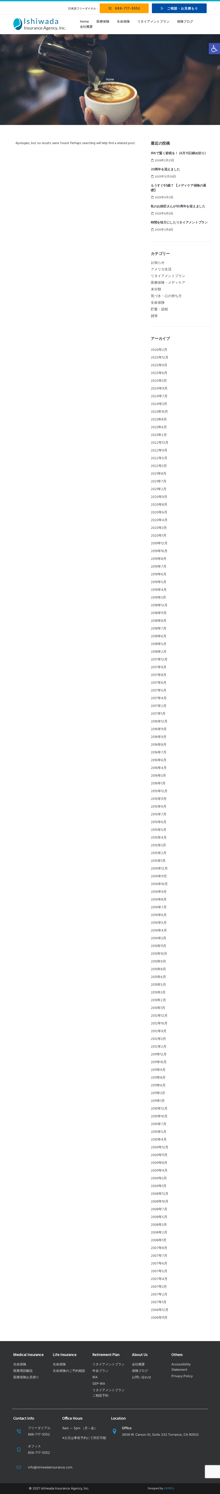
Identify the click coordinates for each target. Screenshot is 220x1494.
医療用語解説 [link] (23, 1371)
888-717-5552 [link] (127, 8)
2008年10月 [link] (159, 1201)
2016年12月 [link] (159, 721)
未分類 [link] (156, 289)
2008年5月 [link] (159, 1217)
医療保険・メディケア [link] (168, 283)
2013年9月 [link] (158, 961)
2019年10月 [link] (159, 551)
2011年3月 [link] (158, 1093)
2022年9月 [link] (159, 450)
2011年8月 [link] (158, 1078)
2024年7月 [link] (159, 396)
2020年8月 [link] (159, 505)
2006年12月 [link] (159, 1310)
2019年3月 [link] (158, 597)
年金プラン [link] (100, 1371)
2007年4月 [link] (159, 1279)
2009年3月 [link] (159, 1178)
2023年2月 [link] (159, 435)
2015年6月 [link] (159, 822)
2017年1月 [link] (158, 714)
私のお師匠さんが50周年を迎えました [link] (178, 206)
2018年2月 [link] (159, 652)
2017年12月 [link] (159, 659)
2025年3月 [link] (159, 381)
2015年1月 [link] (158, 861)
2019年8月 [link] (159, 559)
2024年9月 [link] (159, 388)
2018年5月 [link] (159, 644)
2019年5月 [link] (159, 582)
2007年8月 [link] (159, 1248)
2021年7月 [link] (159, 481)
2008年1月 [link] (159, 1240)
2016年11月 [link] (159, 729)
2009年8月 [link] (159, 1163)
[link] (214, 48)
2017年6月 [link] (159, 683)
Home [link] (84, 21)
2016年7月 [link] (159, 752)
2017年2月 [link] (159, 706)
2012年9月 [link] (159, 1031)
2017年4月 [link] (159, 698)
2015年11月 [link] (159, 799)
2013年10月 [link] (159, 954)
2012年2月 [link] (159, 1047)
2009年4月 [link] (159, 1170)
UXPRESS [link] (169, 1488)
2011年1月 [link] (158, 1101)
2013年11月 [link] (158, 946)
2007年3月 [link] (159, 1287)
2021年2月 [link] (159, 489)
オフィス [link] (34, 1446)
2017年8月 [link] (159, 675)
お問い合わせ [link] (141, 1377)
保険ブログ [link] (185, 21)
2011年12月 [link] (159, 1054)
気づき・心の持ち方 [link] (166, 296)
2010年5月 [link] (159, 1132)
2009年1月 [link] (159, 1186)
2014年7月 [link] (159, 907)
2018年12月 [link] (159, 605)
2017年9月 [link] (159, 667)
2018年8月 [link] (159, 621)
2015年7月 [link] (159, 814)
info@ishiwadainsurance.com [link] (50, 1467)
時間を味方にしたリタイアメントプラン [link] (179, 222)
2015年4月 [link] (159, 837)
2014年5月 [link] (159, 923)
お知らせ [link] (158, 263)
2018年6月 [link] (159, 636)
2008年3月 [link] (159, 1225)
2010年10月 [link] (159, 1116)
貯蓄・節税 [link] (159, 309)
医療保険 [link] (102, 21)
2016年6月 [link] (159, 760)
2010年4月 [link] (159, 1139)
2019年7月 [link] (159, 566)
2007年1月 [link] (159, 1302)
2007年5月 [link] (159, 1271)
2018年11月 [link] (159, 613)
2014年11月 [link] (159, 876)
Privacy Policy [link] (182, 1376)
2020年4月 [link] (159, 520)
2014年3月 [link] (158, 938)
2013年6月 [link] (158, 977)
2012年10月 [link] (159, 1023)
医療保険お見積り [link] (26, 1377)
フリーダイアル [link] (39, 1428)
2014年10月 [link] (159, 884)
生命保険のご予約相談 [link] (69, 1371)
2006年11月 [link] (159, 1318)
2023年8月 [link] (159, 419)
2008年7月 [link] (159, 1209)
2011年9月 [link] (158, 1070)
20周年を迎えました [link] (165, 169)
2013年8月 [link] (158, 969)
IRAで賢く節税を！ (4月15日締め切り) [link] (178, 153)
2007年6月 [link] (159, 1263)
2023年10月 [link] (159, 412)
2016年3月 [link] (158, 776)
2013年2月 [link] (158, 1000)
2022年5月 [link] (159, 458)
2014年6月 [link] (159, 915)
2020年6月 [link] (159, 512)
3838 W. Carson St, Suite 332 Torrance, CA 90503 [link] (160, 1434)
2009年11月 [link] (159, 1155)
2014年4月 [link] (159, 930)
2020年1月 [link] (159, 536)
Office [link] (126, 1428)
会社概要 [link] (86, 27)
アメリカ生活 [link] (161, 269)
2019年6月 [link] (159, 574)
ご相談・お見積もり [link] (182, 8)
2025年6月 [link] (159, 373)
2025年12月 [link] (159, 357)
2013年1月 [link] (158, 1008)
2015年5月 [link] (159, 830)
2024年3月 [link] (159, 404)
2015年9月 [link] (159, 807)
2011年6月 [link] (158, 1085)
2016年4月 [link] (159, 768)
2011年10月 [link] (159, 1062)
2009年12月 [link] (159, 1147)
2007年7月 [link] (159, 1256)
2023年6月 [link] (159, 427)
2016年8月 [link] (159, 745)
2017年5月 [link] (159, 690)
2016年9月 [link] (159, 737)
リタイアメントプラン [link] (153, 21)
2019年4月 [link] (159, 590)
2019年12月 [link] (159, 543)
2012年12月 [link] (159, 1016)
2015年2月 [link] (159, 853)
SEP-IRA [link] (98, 1384)
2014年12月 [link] (159, 868)
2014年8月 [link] (159, 899)
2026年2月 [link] (159, 350)
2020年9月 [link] (159, 497)
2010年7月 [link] (159, 1124)
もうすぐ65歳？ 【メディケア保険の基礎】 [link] (178, 187)
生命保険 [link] (123, 21)
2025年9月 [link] (159, 365)
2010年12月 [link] (159, 1108)
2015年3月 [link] (158, 845)
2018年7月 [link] (159, 628)
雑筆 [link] (154, 316)
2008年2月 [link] (159, 1232)
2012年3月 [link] (158, 1039)
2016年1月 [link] (158, 783)
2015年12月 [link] (159, 791)
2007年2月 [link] (159, 1294)
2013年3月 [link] (158, 992)
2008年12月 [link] (159, 1194)
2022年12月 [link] (159, 443)
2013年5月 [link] (158, 985)
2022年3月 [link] (159, 466)
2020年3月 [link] (159, 528)
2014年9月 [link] (159, 892)
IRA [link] (95, 1377)
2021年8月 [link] (159, 474)
